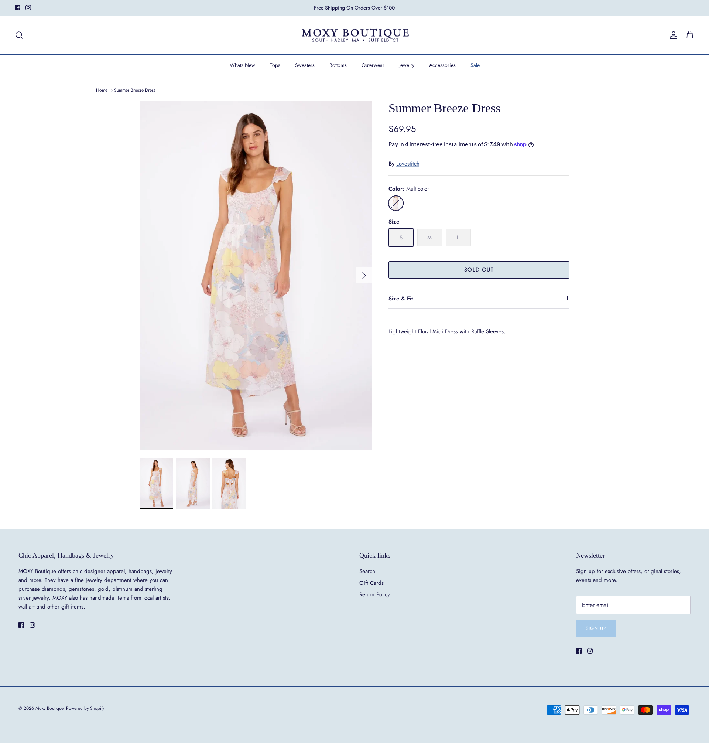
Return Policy (374, 594)
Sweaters (305, 65)
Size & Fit (400, 298)
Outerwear (373, 65)
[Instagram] (28, 7)
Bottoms (338, 65)
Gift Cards (371, 583)
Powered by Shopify (85, 708)
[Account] (672, 35)
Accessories (442, 65)
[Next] (364, 275)
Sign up (596, 628)
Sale (475, 65)
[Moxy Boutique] (354, 35)
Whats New (242, 65)
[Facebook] (17, 7)
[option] (256, 275)
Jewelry (406, 65)
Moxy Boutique (49, 708)
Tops (275, 65)
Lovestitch (407, 164)
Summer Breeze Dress (134, 90)
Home (101, 90)
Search (367, 571)
